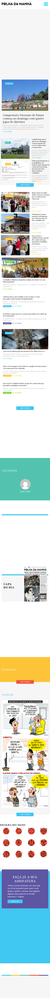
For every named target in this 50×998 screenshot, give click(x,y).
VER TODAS (25, 814)
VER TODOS (25, 185)
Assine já (15, 901)
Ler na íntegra (7, 131)
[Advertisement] (25, 41)
